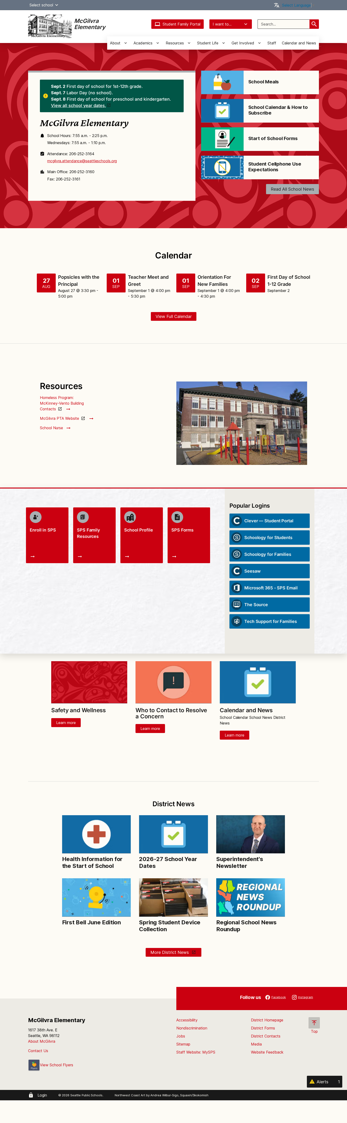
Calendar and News (299, 43)
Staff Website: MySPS (195, 1052)
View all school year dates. (78, 105)
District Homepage (267, 1020)
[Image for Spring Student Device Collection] (173, 897)
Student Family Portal (181, 24)
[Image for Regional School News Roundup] (250, 897)
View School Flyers (56, 1065)
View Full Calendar (174, 316)
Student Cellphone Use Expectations (274, 166)
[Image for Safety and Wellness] (89, 682)
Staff (271, 43)
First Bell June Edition (91, 922)
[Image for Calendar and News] (258, 682)
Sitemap (183, 1044)
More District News (170, 952)
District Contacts (265, 1036)
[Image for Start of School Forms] (222, 139)
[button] (56, 5)
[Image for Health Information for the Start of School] (96, 834)
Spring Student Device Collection (169, 926)
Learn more (66, 722)
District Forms (263, 1028)
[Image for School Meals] (222, 82)
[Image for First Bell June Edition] (96, 897)
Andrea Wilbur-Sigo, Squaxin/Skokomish (179, 1095)
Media (256, 1044)
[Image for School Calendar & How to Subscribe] (222, 111)
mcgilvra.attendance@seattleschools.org (82, 161)
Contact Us (38, 1050)
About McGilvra (41, 1041)
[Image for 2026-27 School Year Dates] (173, 834)
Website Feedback (267, 1052)
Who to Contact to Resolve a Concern (171, 713)
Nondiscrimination (191, 1028)
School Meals (263, 82)
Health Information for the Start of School (92, 862)
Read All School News (292, 189)
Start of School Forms (273, 138)
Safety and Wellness (78, 710)
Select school (41, 5)
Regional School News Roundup (246, 926)
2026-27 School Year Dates (168, 862)
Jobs (180, 1036)
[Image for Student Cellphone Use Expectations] (222, 167)
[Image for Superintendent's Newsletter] (250, 834)
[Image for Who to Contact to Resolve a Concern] (173, 682)
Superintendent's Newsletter (239, 862)
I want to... (222, 24)
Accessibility (187, 1020)
